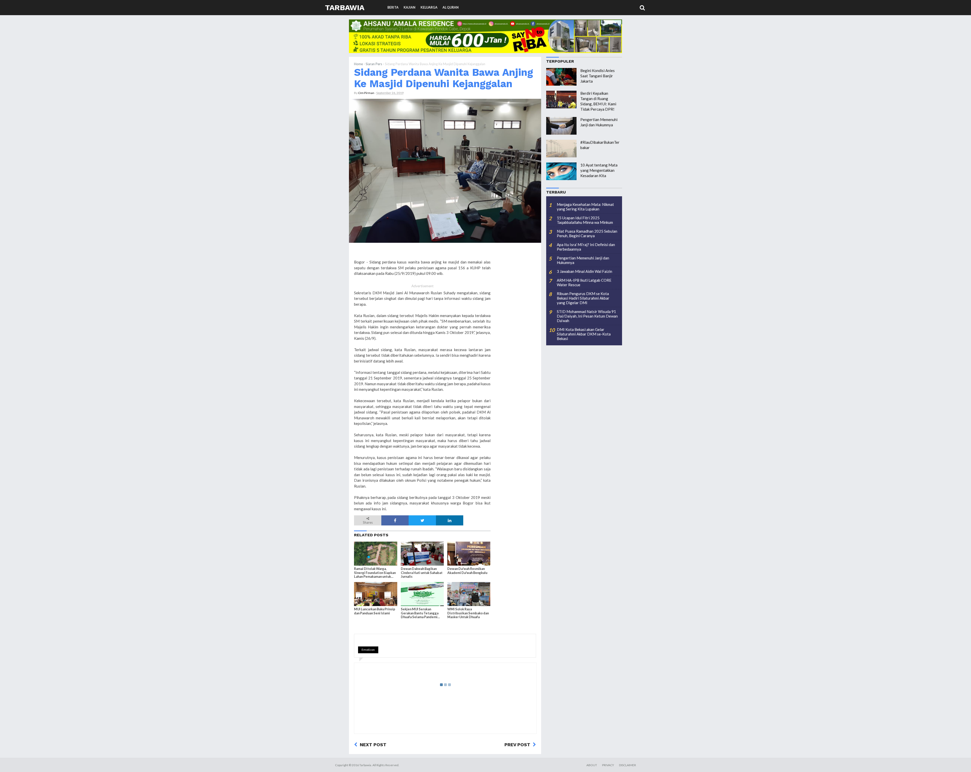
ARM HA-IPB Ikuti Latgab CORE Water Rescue (584, 282)
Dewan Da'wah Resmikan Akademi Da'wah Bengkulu (467, 570)
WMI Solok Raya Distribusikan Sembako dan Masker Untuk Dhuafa (468, 613)
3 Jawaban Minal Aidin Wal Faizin (584, 271)
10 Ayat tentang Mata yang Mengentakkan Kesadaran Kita (598, 170)
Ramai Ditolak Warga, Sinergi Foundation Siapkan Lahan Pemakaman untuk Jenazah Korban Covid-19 (375, 572)
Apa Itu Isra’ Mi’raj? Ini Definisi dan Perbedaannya (586, 246)
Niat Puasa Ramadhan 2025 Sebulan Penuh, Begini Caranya (587, 233)
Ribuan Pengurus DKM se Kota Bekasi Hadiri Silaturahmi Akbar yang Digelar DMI (583, 298)
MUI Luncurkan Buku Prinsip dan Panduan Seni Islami (374, 611)
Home (358, 64)
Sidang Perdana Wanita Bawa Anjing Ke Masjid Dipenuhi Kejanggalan (443, 78)
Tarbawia (344, 7)
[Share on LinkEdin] (449, 520)
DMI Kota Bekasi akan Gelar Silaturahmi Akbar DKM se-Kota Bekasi (584, 334)
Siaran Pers (374, 64)
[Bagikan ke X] (422, 520)
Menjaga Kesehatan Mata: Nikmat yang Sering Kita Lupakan (585, 206)
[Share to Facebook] (395, 520)
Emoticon (368, 650)
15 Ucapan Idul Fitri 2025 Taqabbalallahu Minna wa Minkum (585, 220)
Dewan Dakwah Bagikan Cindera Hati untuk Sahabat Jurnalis (422, 572)
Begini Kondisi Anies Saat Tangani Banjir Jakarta (597, 75)
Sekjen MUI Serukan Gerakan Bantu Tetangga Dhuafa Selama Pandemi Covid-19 (419, 613)
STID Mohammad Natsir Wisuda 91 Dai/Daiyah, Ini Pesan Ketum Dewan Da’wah (587, 316)
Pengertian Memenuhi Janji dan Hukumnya (583, 260)
